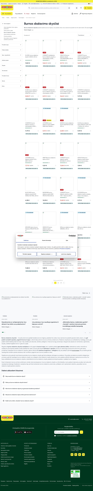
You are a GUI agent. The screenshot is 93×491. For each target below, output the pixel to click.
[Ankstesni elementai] (86, 332)
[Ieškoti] (29, 8)
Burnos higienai (21, 17)
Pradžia (7, 17)
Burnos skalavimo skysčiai (9, 32)
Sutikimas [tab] (26, 240)
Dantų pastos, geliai (8, 30)
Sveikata (5, 315)
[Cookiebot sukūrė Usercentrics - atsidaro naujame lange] (70, 236)
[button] (67, 3)
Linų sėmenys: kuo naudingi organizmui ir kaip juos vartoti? (45, 323)
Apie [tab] (67, 240)
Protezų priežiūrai (8, 36)
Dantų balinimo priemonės (9, 34)
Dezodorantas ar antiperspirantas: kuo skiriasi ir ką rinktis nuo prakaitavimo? (14, 323)
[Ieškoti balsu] (69, 8)
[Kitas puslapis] (64, 283)
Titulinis (3, 17)
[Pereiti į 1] (3, 332)
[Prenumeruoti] (81, 432)
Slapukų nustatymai (45, 254)
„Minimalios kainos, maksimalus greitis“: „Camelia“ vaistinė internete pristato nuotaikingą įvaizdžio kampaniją (75, 324)
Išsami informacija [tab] (46, 240)
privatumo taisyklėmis (72, 435)
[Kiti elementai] (89, 332)
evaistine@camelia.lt (77, 447)
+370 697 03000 (88, 419)
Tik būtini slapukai (27, 254)
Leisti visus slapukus (66, 254)
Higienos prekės (14, 17)
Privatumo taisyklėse (65, 248)
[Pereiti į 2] (5, 332)
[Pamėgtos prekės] (81, 8)
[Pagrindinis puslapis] (7, 7)
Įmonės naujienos (68, 315)
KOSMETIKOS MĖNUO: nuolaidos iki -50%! (46, 1)
